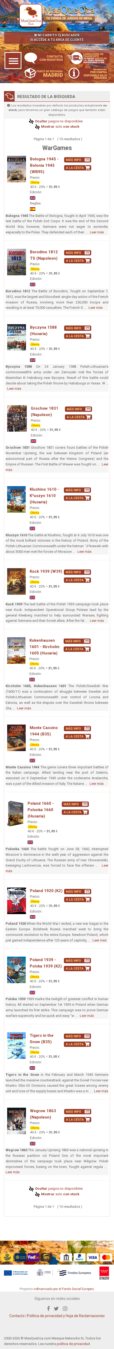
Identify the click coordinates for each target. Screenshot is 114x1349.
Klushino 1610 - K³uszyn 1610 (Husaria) (44, 495)
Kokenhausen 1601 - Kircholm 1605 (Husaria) (44, 647)
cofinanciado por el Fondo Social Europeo (63, 1289)
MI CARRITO (47, 35)
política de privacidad (73, 1344)
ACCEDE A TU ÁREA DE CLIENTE (58, 40)
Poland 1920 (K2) (46, 890)
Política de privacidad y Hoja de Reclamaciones (66, 1316)
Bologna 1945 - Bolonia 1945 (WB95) (44, 165)
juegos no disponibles (58, 121)
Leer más (97, 232)
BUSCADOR (70, 35)
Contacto (17, 1316)
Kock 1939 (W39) (46, 571)
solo (59, 127)
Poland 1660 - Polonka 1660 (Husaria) (41, 810)
